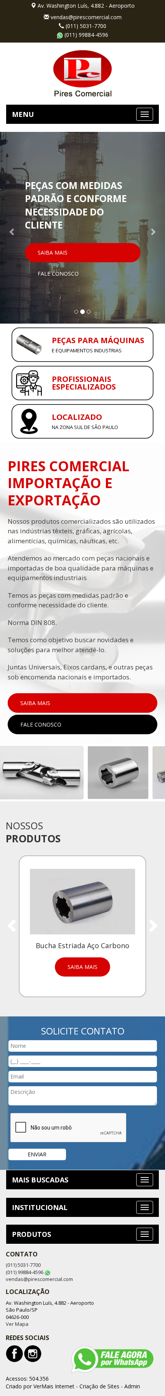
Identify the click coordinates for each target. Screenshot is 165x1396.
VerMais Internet (53, 1386)
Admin (132, 1386)
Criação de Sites (99, 1386)
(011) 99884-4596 (86, 34)
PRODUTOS (31, 1234)
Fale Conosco (58, 273)
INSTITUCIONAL (40, 1207)
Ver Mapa (17, 1323)
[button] (12, 228)
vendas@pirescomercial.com (86, 17)
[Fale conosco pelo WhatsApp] (112, 1359)
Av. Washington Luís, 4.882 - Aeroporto (86, 5)
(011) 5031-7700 (86, 26)
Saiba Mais (53, 252)
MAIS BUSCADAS (40, 1179)
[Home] (82, 72)
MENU (23, 114)
